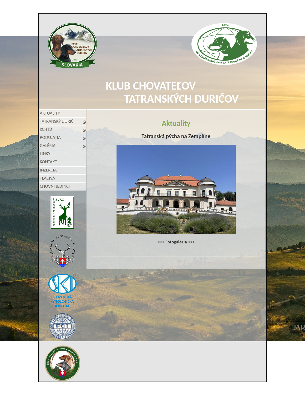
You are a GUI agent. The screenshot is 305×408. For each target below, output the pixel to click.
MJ (146, 399)
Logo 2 (224, 44)
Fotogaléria (176, 242)
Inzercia (48, 170)
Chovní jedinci (55, 186)
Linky (45, 154)
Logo (72, 45)
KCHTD (47, 129)
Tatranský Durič (57, 121)
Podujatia (51, 138)
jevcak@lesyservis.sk (208, 391)
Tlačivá (47, 178)
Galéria (48, 146)
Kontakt (48, 162)
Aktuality (50, 113)
